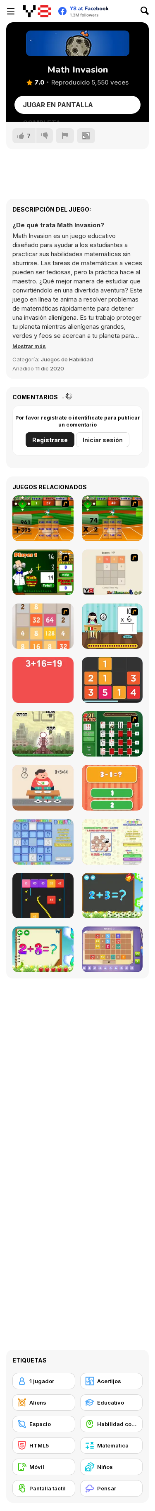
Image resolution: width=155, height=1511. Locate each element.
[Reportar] (65, 135)
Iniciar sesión (103, 439)
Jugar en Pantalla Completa (58, 107)
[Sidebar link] (10, 11)
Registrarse (50, 439)
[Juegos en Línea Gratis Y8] (37, 11)
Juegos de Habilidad (67, 359)
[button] (29, 346)
